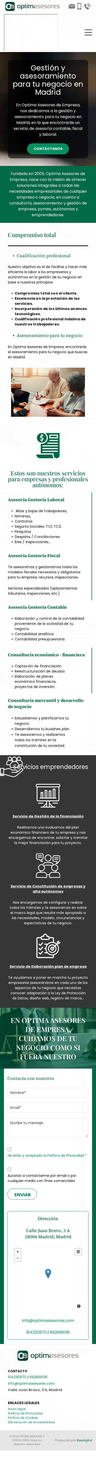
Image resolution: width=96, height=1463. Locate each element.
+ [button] (18, 1251)
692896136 (60, 1332)
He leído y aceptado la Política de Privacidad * (47, 1155)
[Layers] (78, 1251)
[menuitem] (19, 1409)
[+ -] (48, 1279)
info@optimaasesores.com (48, 1320)
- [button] (18, 1258)
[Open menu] (88, 32)
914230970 (36, 1332)
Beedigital (84, 1440)
